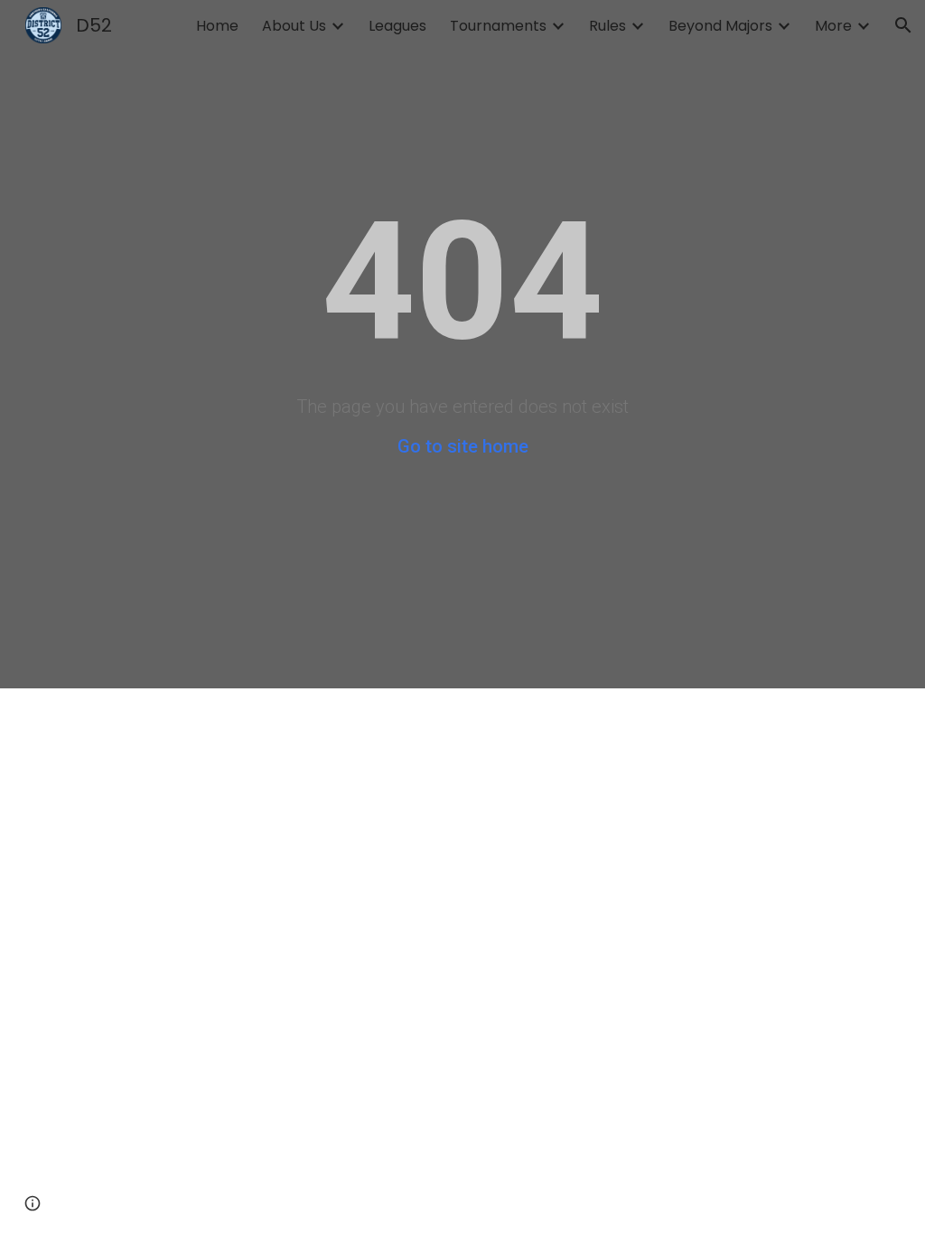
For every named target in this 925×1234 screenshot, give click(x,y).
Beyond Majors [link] (720, 25)
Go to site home (462, 446)
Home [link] (217, 25)
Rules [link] (607, 25)
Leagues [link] (397, 25)
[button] (903, 25)
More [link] (833, 25)
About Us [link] (294, 25)
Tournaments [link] (498, 25)
